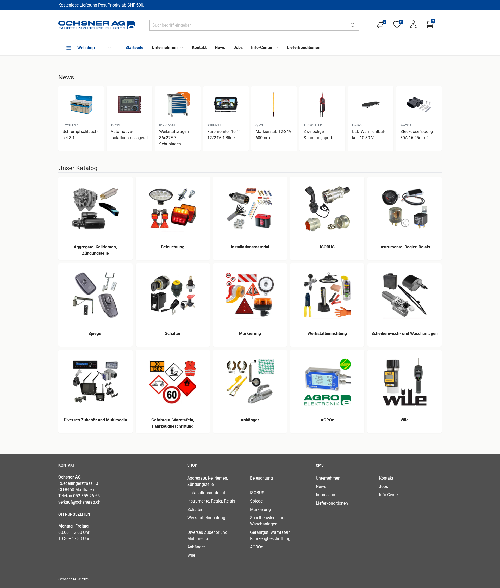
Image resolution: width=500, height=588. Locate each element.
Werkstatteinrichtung (206, 517)
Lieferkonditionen (332, 503)
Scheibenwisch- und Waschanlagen (268, 520)
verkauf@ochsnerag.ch (79, 502)
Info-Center (389, 494)
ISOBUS (257, 492)
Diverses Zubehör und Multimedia (207, 535)
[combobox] (248, 25)
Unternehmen (328, 478)
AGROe (256, 546)
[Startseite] (96, 25)
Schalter (194, 509)
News (321, 486)
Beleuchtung (261, 478)
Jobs (383, 486)
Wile (191, 555)
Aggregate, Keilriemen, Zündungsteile (207, 481)
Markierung (260, 509)
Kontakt (386, 478)
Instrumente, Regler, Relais (211, 501)
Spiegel (257, 501)
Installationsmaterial (206, 492)
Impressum (326, 494)
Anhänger (196, 546)
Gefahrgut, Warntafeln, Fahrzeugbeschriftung (270, 535)
